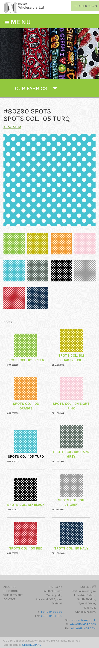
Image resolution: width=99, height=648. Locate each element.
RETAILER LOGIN (85, 6)
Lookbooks (11, 591)
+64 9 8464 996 (51, 616)
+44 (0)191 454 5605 (83, 624)
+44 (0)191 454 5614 (83, 628)
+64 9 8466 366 (51, 611)
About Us (9, 586)
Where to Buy (13, 595)
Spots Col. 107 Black (26, 505)
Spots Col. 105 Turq (26, 456)
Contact (9, 599)
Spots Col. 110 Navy (71, 548)
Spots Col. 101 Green (25, 360)
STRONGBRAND (31, 644)
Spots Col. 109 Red (26, 548)
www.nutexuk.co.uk (83, 620)
